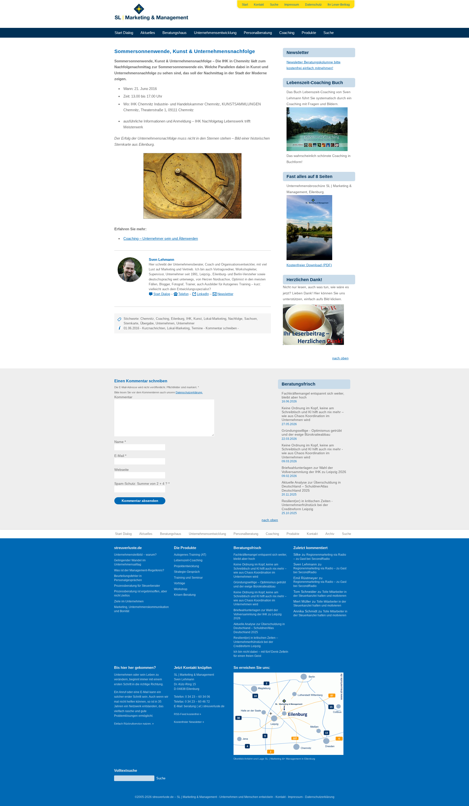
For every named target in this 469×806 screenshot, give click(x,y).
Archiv (329, 534)
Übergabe (147, 323)
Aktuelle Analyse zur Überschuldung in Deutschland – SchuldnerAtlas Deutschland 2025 (311, 486)
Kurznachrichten (153, 328)
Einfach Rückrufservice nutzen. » (134, 723)
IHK (189, 318)
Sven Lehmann (161, 260)
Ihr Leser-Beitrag (339, 4)
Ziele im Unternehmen (129, 601)
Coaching (286, 33)
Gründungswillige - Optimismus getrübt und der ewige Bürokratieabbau (312, 432)
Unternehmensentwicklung (215, 33)
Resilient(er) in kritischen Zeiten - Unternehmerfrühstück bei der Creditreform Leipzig (307, 505)
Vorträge (179, 583)
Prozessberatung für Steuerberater (137, 585)
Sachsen (250, 318)
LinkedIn (203, 294)
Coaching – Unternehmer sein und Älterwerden (160, 238)
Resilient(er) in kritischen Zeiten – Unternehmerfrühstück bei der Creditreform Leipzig (256, 642)
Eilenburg (177, 318)
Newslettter (225, 294)
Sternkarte (131, 323)
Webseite (121, 470)
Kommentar (123, 397)
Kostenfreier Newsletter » (189, 721)
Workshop (180, 589)
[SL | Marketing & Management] (153, 14)
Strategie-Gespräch (187, 572)
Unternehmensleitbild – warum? (135, 554)
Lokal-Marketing (215, 318)
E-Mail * (120, 456)
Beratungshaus (174, 33)
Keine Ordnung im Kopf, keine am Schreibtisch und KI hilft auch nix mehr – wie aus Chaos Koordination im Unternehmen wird (313, 414)
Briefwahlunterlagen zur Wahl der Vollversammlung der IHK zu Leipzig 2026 (314, 470)
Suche (274, 4)
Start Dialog (124, 33)
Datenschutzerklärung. (189, 392)
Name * (120, 442)
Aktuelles (147, 33)
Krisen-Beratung (185, 594)
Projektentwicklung (186, 566)
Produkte (309, 33)
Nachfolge (235, 318)
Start (245, 4)
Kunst (197, 318)
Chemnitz (147, 318)
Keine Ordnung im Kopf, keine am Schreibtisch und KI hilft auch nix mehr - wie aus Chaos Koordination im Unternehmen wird (312, 451)
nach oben (340, 358)
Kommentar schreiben (221, 328)
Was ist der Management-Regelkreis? (139, 570)
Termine (197, 328)
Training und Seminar (188, 577)
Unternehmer (185, 323)
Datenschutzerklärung (319, 797)
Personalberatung (258, 33)
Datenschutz (313, 4)
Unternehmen (165, 323)
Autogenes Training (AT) (190, 554)
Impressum (291, 4)
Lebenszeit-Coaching (188, 560)
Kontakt (259, 4)
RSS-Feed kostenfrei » (187, 714)
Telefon (183, 294)
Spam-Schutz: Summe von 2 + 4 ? (140, 484)
